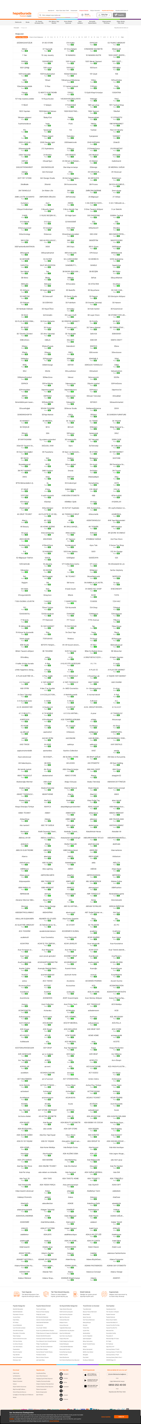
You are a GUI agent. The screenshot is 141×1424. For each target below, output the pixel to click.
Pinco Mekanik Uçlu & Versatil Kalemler (46, 1341)
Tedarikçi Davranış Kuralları (43, 1381)
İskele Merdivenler (64, 1357)
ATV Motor (15, 1322)
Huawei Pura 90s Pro (111, 1328)
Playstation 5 (109, 1336)
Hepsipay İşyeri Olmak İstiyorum (44, 1378)
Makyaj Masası (87, 1322)
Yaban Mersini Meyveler (66, 1309)
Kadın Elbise (16, 1320)
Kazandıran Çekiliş (111, 1333)
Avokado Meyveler (64, 1320)
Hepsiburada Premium (108, 10)
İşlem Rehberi (39, 1394)
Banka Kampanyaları (41, 1392)
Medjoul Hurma (63, 1322)
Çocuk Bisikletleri (17, 1325)
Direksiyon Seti (17, 1360)
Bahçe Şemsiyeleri (87, 1349)
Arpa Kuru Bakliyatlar (65, 1333)
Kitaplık (85, 1346)
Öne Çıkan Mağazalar (21, 37)
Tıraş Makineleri (87, 1309)
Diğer (122, 37)
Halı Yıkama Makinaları (89, 1320)
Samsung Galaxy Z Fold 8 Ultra (114, 1352)
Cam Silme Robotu (17, 1346)
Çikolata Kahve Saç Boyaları (67, 1330)
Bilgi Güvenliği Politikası (19, 1389)
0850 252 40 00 (117, 1385)
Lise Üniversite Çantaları (19, 1328)
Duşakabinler (16, 1349)
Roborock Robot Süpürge (42, 1311)
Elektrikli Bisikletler (17, 1311)
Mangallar (85, 1354)
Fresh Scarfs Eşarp (41, 1309)
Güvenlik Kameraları (18, 1330)
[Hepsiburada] (22, 13)
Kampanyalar (74, 10)
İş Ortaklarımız (16, 1376)
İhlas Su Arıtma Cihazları (42, 1357)
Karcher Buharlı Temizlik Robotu (44, 1352)
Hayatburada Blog (40, 1373)
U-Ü (104, 37)
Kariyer (15, 1384)
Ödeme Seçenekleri (41, 1389)
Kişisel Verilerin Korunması (19, 1386)
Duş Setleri (86, 1357)
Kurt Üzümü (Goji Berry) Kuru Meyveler (69, 1360)
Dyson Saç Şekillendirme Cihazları (45, 1330)
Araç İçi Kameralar (17, 1357)
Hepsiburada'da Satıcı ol (121, 27)
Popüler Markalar (110, 1317)
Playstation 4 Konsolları (19, 1333)
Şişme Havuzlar (87, 1317)
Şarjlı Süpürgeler (87, 1338)
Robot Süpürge (17, 1336)
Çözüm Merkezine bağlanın (117, 1374)
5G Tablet (108, 1341)
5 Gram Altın (86, 1328)
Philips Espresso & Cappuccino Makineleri (47, 1333)
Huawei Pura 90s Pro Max (113, 1325)
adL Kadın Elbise (40, 1360)
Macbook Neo (110, 1330)
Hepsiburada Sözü (111, 1309)
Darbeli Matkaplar (64, 1344)
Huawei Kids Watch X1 (112, 1322)
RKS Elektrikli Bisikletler (42, 1317)
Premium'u (23, 16)
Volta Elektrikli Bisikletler (42, 1322)
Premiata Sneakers (41, 1354)
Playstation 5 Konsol (18, 1314)
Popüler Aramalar (110, 1314)
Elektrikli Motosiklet (18, 1309)
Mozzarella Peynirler (65, 1349)
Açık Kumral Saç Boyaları (66, 1314)
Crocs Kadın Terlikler (41, 1328)
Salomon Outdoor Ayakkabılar (43, 1320)
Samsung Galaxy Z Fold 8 (112, 1349)
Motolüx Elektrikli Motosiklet (43, 1336)
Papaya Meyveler (64, 1338)
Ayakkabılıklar (86, 1333)
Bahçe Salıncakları (88, 1341)
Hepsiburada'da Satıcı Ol (121, 10)
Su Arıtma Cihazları (18, 1344)
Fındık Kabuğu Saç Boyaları (67, 1341)
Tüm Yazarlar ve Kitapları (112, 1311)
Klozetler (85, 1325)
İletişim (14, 1397)
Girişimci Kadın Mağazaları (36, 37)
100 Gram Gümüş (17, 1341)
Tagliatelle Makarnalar (65, 1328)
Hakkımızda (16, 1373)
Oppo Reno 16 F (110, 1346)
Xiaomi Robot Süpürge (42, 1349)
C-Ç (51, 37)
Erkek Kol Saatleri (17, 1352)
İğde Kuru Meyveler (65, 1317)
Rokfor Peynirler (64, 1354)
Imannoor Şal (39, 1325)
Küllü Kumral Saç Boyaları (66, 1311)
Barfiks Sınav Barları (88, 1352)
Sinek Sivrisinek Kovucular (20, 1338)
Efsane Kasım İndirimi (111, 1320)
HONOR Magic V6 (110, 1360)
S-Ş (98, 37)
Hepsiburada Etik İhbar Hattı (117, 1392)
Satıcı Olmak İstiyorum (42, 1376)
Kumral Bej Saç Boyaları (66, 1352)
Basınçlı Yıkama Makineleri (90, 1311)
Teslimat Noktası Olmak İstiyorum (44, 1386)
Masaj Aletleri (86, 1314)
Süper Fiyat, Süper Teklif (62, 10)
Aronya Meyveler (64, 1325)
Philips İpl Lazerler (40, 1314)
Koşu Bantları (16, 1354)
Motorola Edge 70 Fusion (112, 1338)
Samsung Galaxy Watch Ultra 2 (114, 1357)
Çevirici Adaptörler (87, 1336)
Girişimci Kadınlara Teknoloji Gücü (45, 1384)
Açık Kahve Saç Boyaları (66, 1336)
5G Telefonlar (109, 1344)
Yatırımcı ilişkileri (17, 1378)
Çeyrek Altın (86, 1330)
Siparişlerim (51, 10)
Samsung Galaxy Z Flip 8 (112, 1354)
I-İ (68, 37)
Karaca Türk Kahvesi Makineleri (44, 1346)
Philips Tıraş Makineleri (42, 1344)
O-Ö (85, 37)
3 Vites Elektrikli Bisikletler (66, 1346)
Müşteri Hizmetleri (95, 10)
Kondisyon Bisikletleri (88, 1360)
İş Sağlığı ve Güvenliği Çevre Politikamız (23, 1394)
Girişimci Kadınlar (83, 10)
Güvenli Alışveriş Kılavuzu (19, 1392)
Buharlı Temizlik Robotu (89, 1344)
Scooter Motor (16, 1317)
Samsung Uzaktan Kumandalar (44, 1338)
